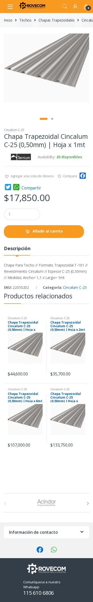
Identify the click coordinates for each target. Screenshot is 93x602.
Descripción (17, 248)
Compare (70, 176)
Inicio (8, 20)
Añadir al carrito (48, 231)
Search (64, 6)
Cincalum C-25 (14, 130)
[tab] (17, 250)
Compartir (31, 188)
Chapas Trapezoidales (56, 20)
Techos (25, 20)
